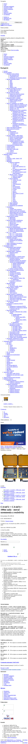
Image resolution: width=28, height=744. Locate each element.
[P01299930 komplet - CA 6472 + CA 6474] (14, 495)
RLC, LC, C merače (11, 232)
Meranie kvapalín (11, 283)
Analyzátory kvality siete (12, 149)
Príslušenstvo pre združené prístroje (18, 77)
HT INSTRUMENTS (12, 365)
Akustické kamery (11, 255)
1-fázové (12, 150)
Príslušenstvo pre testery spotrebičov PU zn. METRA (19, 117)
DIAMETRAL (13, 348)
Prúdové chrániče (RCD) (15, 100)
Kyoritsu (15, 189)
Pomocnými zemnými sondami (17, 94)
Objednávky (6, 691)
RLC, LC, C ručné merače (16, 233)
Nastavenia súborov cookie (10, 698)
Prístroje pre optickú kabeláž (16, 229)
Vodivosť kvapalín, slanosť (16, 286)
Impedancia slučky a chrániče (13, 98)
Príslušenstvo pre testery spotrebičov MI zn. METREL (20, 114)
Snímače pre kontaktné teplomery (17, 262)
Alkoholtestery (13, 271)
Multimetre (9, 161)
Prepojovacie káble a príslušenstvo (15, 220)
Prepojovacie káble (14, 224)
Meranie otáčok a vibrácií (13, 287)
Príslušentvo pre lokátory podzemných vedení (18, 143)
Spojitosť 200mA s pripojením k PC (18, 106)
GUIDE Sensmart (11, 360)
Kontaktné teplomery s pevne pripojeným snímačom (16, 258)
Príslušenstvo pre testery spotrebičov (18, 110)
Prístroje (11, 241)
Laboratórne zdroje (8, 341)
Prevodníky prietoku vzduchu (20, 330)
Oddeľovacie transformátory (13, 354)
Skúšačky (9, 130)
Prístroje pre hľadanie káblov (16, 137)
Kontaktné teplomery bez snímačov (18, 260)
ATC (5, 416)
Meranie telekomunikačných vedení (18, 228)
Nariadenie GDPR (8, 7)
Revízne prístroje (8, 72)
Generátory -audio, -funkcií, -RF (14, 158)
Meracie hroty (13, 223)
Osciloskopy (9, 206)
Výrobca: (3, 521)
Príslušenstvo (16, 276)
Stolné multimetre (14, 202)
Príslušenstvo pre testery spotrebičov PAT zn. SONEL (19, 112)
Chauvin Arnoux (16, 188)
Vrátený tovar (7, 692)
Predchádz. (3, 487)
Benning (15, 182)
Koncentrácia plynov (14, 333)
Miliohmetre (12, 217)
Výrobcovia (3, 409)
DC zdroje (9, 344)
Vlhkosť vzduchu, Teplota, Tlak (17, 278)
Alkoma (5, 413)
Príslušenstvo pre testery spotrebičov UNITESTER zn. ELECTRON (20, 125)
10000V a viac (13, 87)
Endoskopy (12, 254)
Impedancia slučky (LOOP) (16, 99)
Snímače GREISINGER (18, 263)
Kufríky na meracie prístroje (16, 268)
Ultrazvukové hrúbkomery (16, 298)
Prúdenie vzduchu (14, 275)
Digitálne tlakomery (17, 314)
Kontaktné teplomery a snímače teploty (16, 256)
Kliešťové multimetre (15, 162)
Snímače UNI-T (16, 266)
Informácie (6, 674)
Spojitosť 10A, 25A (14, 108)
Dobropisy (6, 693)
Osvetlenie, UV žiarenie (15, 274)
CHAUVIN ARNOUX (12, 366)
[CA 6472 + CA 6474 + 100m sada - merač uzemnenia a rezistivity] (15, 491)
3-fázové (12, 151)
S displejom (12, 134)
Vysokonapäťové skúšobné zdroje (15, 145)
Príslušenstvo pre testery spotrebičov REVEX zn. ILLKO (18, 121)
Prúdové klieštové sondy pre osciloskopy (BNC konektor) (16, 214)
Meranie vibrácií (13, 288)
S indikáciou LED (14, 133)
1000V (11, 83)
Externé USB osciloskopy (16, 209)
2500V (11, 84)
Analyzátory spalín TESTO (13, 373)
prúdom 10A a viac (14, 91)
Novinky (6, 71)
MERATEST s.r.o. (11, 740)
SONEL (9, 358)
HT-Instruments (16, 186)
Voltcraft (15, 201)
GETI (11, 346)
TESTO (8, 364)
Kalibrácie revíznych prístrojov (17, 381)
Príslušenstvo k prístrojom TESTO (18, 306)
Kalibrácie (6, 11)
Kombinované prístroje (15, 96)
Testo (14, 198)
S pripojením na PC (14, 76)
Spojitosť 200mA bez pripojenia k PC (18, 104)
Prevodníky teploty (17, 326)
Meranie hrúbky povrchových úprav (18, 297)
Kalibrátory (9, 159)
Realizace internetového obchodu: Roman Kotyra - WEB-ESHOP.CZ (12, 741)
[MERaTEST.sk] (5, 23)
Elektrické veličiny (8, 154)
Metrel (14, 194)
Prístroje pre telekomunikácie (13, 227)
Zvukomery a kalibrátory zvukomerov (15, 281)
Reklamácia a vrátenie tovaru (10, 699)
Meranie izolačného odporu (13, 79)
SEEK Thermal (10, 370)
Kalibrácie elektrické (11, 380)
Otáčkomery (12, 290)
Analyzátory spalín (8, 372)
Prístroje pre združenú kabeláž (17, 231)
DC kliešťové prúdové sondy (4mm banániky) (19, 172)
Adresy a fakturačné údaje (10, 695)
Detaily (5, 550)
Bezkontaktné (13, 131)
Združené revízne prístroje (13, 73)
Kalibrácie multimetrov (15, 383)
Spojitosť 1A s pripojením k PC (17, 107)
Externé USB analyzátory (16, 239)
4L (4, 412)
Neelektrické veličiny (9, 245)
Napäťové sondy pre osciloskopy (17, 211)
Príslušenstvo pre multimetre (16, 205)
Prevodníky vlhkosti (17, 327)
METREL (9, 369)
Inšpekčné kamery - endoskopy (14, 251)
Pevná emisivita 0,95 (14, 249)
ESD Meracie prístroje (12, 153)
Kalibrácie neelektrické (12, 384)
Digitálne (12, 208)
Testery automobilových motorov (14, 243)
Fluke (14, 185)
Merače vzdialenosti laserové (16, 295)
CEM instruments (17, 184)
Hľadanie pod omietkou (15, 139)
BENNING (6, 417)
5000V (11, 86)
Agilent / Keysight (17, 180)
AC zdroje (9, 342)
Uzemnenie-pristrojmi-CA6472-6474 (10, 662)
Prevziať (6, 551)
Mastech (15, 192)
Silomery (12, 302)
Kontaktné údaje (7, 685)
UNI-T (14, 200)
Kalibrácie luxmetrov (14, 392)
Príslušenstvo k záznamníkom (17, 340)
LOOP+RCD (13, 102)
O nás (5, 5)
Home (2, 446)
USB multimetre (13, 204)
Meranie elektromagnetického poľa (18, 334)
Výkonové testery (11, 146)
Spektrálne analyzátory (12, 237)
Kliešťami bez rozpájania (15, 95)
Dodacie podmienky (8, 9)
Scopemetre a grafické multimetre (14, 236)
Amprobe (15, 181)
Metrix (14, 196)
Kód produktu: (4, 516)
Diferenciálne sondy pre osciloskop (18, 212)
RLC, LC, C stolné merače (16, 235)
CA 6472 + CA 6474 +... (8, 403)
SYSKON (12, 349)
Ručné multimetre (14, 178)
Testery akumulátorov (12, 244)
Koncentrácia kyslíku (15, 331)
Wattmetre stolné (16, 177)
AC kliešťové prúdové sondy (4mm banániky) (19, 170)
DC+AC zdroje (10, 352)
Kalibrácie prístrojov (8, 379)
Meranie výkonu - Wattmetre (16, 174)
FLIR (8, 357)
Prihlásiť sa (6, 17)
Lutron (14, 190)
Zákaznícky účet (7, 18)
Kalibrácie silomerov (14, 391)
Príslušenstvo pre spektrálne (16, 240)
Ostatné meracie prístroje (12, 216)
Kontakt (5, 10)
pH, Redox (12, 284)
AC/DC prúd (16, 165)
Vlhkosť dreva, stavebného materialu (18, 337)
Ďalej (2, 503)
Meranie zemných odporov (13, 92)
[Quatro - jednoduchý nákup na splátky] (13, 444)
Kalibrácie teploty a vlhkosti (16, 385)
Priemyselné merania (11, 310)
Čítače (8, 155)
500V (11, 82)
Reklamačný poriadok (9, 680)
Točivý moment (13, 292)
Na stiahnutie (7, 14)
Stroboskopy (13, 291)
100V (11, 80)
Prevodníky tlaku (17, 329)
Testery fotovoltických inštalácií (14, 127)
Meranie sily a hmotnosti (12, 301)
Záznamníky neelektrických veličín (15, 338)
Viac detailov (4, 539)
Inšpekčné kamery (14, 252)
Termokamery (7, 356)
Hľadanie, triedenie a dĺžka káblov (15, 135)
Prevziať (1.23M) (5, 668)
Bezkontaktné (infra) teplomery (14, 247)
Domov (5, 3)
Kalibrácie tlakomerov (15, 389)
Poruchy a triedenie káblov (16, 138)
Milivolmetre (13, 219)
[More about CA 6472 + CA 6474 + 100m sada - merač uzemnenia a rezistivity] (6, 401)
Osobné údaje (7, 696)
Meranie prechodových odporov (14, 88)
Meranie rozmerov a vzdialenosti (14, 294)
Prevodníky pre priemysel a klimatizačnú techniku (16, 324)
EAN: (2, 518)
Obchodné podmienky (9, 6)
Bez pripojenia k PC (14, 75)
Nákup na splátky (8, 13)
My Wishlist (6, 19)
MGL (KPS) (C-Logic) (18, 193)
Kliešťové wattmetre (17, 176)
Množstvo (3, 541)
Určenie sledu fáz (11, 147)
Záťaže (8, 353)
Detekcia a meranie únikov (16, 335)
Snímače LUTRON (17, 267)
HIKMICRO (10, 362)
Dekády (8, 157)
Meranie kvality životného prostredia (15, 270)
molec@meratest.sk (12, 737)
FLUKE (9, 368)
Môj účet (3, 688)
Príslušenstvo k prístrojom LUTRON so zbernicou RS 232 (18, 308)
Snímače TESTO (17, 264)
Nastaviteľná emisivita (15, 248)
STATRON (12, 350)
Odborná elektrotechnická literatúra (12, 377)
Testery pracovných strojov (13, 129)
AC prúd (15, 163)
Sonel (14, 197)
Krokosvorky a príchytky (15, 221)
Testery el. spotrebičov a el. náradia (15, 103)
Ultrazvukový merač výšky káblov (18, 299)
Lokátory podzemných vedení (17, 141)
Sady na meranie (13, 225)
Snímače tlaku (16, 315)
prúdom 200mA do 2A (15, 90)
